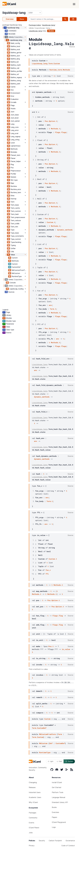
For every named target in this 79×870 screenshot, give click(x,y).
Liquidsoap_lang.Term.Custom (46, 63)
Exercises (55, 812)
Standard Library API (60, 802)
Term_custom (16, 211)
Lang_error (15, 130)
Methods (14, 149)
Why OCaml (33, 802)
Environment (15, 93)
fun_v (48, 570)
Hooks (13, 108)
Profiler (13, 174)
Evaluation (15, 99)
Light (51, 761)
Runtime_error (16, 189)
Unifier (13, 248)
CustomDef (16, 267)
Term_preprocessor (18, 217)
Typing (13, 245)
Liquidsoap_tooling (16, 289)
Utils (12, 251)
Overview (9, 19)
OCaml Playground (59, 822)
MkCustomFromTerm (19, 270)
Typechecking (16, 242)
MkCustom (16, 273)
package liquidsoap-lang (12, 25)
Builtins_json (15, 56)
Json (12, 112)
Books (54, 807)
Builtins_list (15, 62)
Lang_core (15, 127)
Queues (13, 177)
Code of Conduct (68, 846)
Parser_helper (16, 161)
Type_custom (16, 239)
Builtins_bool (15, 46)
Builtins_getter (16, 53)
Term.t (53, 309)
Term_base (15, 205)
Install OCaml (57, 782)
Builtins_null (15, 68)
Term (12, 202)
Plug (12, 164)
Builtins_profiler (16, 71)
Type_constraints (17, 236)
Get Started (56, 787)
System (70, 761)
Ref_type (14, 180)
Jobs (31, 833)
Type (12, 230)
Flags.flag (58, 616)
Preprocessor (16, 171)
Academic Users (35, 797)
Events (31, 823)
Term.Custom (37, 737)
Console (12, 283)
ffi (47, 574)
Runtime (14, 186)
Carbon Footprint (55, 841)
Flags (13, 105)
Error (12, 96)
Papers (54, 817)
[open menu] (74, 4)
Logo (54, 827)
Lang (12, 124)
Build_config (15, 43)
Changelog (33, 782)
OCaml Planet (34, 828)
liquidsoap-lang (14, 13)
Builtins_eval (15, 49)
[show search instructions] (73, 19)
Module (51, 31)
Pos (12, 168)
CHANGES (12, 31)
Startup (13, 199)
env (50, 305)
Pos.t (51, 646)
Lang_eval (14, 133)
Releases (32, 787)
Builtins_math (16, 65)
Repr (12, 183)
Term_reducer (16, 220)
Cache (13, 87)
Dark (60, 761)
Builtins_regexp (16, 77)
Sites (12, 196)
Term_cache (15, 208)
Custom (15, 258)
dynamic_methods (65, 230)
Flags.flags (60, 132)
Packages (32, 813)
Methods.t (55, 128)
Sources (11, 292)
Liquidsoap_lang (15, 40)
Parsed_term (15, 155)
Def (51, 743)
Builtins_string (16, 80)
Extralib (13, 102)
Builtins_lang (15, 59)
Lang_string (15, 140)
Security (42, 841)
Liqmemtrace (15, 146)
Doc (12, 90)
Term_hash (15, 214)
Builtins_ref (15, 74)
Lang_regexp (15, 136)
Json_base (15, 115)
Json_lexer (15, 118)
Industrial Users (35, 792)
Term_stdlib (15, 224)
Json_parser (15, 121)
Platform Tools (57, 792)
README (11, 34)
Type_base (15, 233)
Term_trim (14, 227)
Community (33, 818)
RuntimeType (17, 276)
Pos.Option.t (51, 121)
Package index (35, 25)
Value (13, 255)
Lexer (13, 143)
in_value (66, 649)
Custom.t (51, 222)
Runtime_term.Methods (59, 70)
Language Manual (58, 797)
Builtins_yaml (15, 84)
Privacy (31, 846)
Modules (14, 152)
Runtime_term (16, 192)
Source (72, 47)
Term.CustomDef (39, 728)
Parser (13, 158)
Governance (70, 841)
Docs (22, 19)
